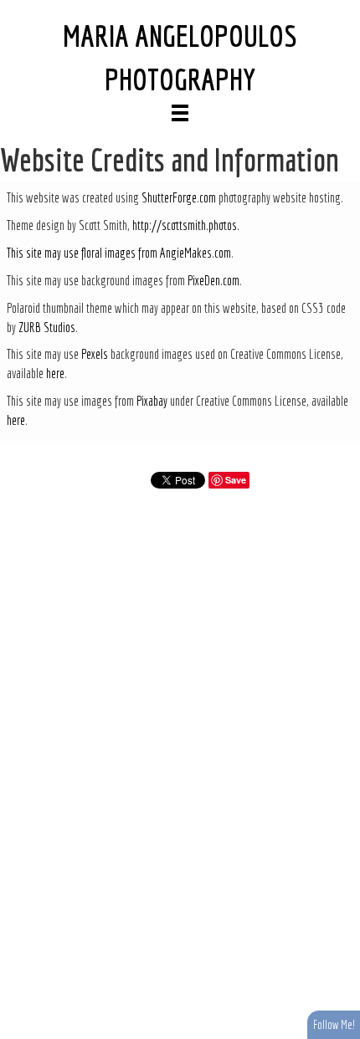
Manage (338, 8)
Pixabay (151, 400)
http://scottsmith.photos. (185, 225)
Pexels (94, 353)
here (55, 373)
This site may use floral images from (83, 252)
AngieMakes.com (195, 252)
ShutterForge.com (178, 197)
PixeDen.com (213, 280)
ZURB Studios (46, 327)
